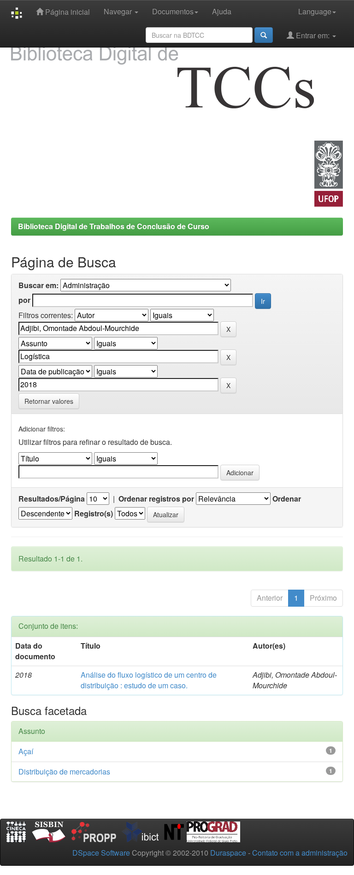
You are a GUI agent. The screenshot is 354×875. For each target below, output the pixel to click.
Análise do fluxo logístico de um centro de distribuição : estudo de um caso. (149, 680)
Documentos (173, 11)
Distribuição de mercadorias (64, 771)
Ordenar (286, 499)
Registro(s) (93, 513)
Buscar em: (38, 285)
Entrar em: (312, 35)
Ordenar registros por (156, 499)
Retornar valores (48, 401)
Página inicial (66, 11)
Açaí (25, 751)
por (24, 300)
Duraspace (228, 852)
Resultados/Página (51, 499)
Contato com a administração (300, 852)
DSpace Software (101, 852)
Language (314, 11)
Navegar (119, 11)
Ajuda (221, 11)
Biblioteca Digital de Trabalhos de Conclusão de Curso (113, 226)
